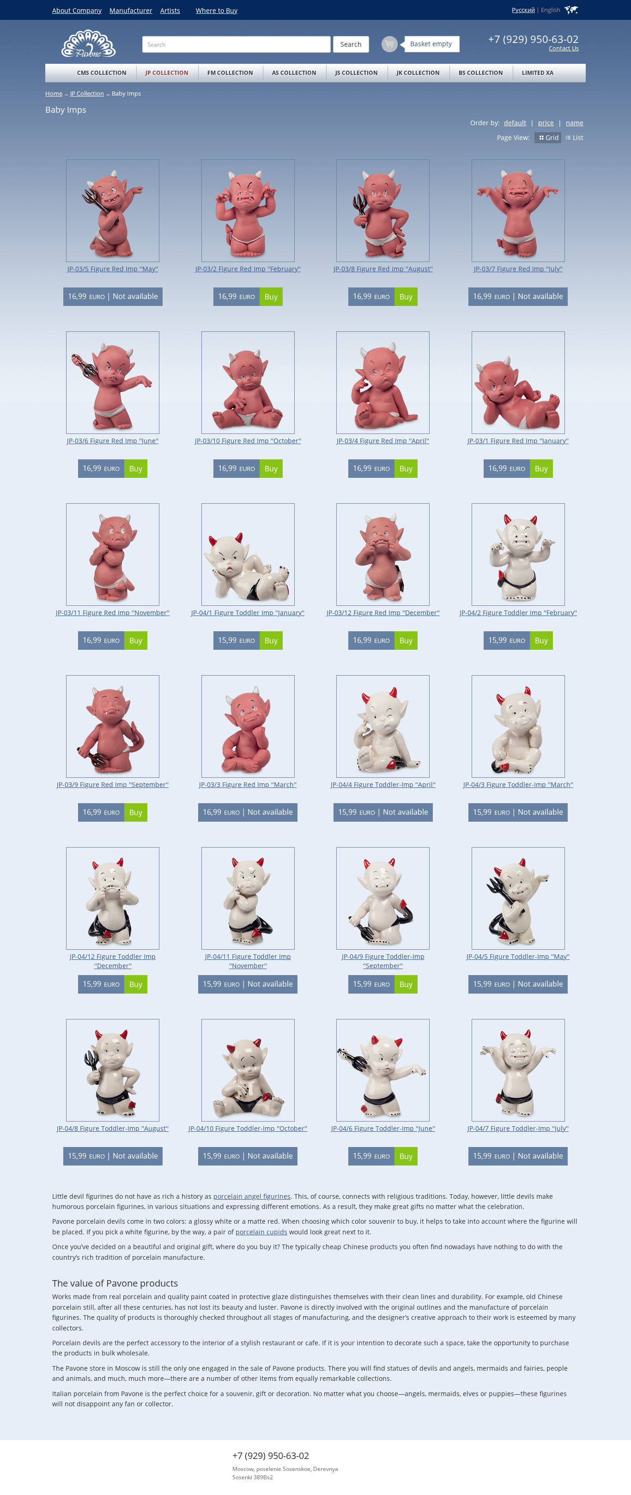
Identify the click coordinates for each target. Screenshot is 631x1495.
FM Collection (230, 72)
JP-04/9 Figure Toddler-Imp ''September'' (383, 961)
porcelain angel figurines (252, 1196)
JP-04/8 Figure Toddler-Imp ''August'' (113, 1128)
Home (53, 93)
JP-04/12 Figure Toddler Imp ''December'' (113, 961)
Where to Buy (216, 10)
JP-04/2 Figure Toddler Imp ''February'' (518, 612)
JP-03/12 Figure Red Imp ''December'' (383, 612)
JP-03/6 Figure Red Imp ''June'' (112, 440)
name (574, 122)
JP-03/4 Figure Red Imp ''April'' (383, 440)
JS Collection (356, 72)
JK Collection (418, 72)
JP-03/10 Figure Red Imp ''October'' (248, 440)
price (546, 122)
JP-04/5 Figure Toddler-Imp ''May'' (518, 956)
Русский (523, 10)
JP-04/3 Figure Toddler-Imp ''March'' (518, 784)
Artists (170, 10)
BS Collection (481, 72)
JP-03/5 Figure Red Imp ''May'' (112, 268)
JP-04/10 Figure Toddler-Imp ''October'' (247, 1128)
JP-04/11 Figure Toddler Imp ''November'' (248, 961)
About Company (77, 10)
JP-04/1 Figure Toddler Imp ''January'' (247, 612)
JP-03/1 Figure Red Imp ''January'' (518, 440)
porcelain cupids (261, 1231)
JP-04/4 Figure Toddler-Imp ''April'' (383, 784)
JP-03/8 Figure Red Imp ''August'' (383, 268)
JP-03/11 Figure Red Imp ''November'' (113, 612)
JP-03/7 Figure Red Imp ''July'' (518, 268)
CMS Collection (102, 72)
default (515, 122)
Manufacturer (130, 10)
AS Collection (294, 72)
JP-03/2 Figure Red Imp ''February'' (248, 268)
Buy (271, 297)
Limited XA (537, 72)
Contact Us (564, 48)
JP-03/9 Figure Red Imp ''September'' (113, 784)
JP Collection (167, 72)
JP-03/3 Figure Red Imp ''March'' (248, 784)
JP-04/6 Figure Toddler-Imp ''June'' (383, 1128)
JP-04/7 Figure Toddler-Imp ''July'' (518, 1128)
